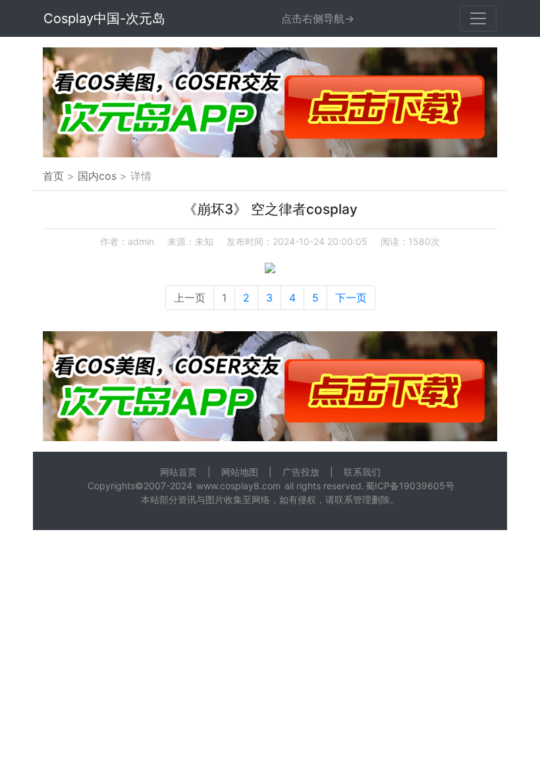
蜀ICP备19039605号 (409, 485)
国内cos (97, 175)
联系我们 (362, 471)
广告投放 (301, 471)
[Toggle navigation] (478, 18)
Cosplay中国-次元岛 (104, 18)
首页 (53, 175)
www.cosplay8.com (238, 485)
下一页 (351, 297)
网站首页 (178, 471)
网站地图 (239, 471)
